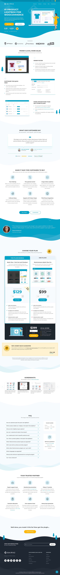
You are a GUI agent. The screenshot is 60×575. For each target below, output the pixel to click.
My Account (55, 0)
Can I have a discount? (11, 457)
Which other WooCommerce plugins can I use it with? (18, 448)
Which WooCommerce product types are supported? (18, 441)
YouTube (14, 560)
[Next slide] (58, 387)
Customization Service (32, 561)
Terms (47, 561)
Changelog (30, 563)
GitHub (20, 560)
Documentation (31, 556)
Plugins (47, 554)
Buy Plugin (9, 24)
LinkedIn (11, 560)
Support (30, 558)
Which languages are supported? (14, 451)
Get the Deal (33, 335)
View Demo (19, 24)
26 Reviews (30, 156)
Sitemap (47, 563)
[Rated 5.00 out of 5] (24, 156)
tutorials (48, 490)
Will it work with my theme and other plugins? (17, 444)
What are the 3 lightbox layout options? (15, 429)
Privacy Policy (48, 559)
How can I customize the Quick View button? (16, 432)
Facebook (5, 560)
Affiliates (47, 558)
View (51, 428)
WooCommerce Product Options (43, 107)
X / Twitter (8, 560)
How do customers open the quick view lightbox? (17, 422)
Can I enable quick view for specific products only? (18, 435)
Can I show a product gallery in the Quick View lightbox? (19, 438)
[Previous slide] (2, 387)
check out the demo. (35, 379)
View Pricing (30, 531)
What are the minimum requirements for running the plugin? (20, 454)
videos (43, 490)
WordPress (17, 560)
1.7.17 (7, 31)
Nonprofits (48, 556)
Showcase (30, 559)
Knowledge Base (33, 489)
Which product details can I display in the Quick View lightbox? (20, 425)
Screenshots (35, 212)
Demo (30, 554)
